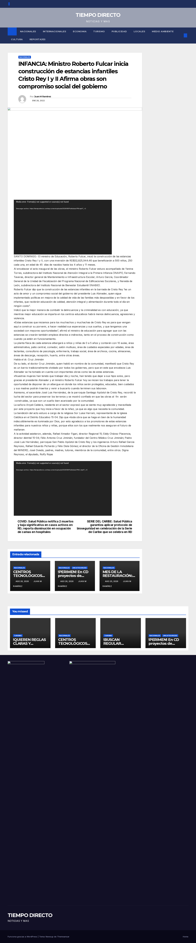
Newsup (49, 936)
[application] (63, 227)
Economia (80, 31)
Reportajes (38, 39)
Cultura (17, 39)
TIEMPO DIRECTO (98, 15)
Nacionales (28, 31)
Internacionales (54, 31)
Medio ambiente (162, 31)
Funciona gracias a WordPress (23, 936)
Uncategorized (79, 568)
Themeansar (63, 936)
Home (185, 936)
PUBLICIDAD (119, 31)
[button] (180, 35)
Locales (139, 31)
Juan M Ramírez (42, 96)
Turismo (99, 31)
